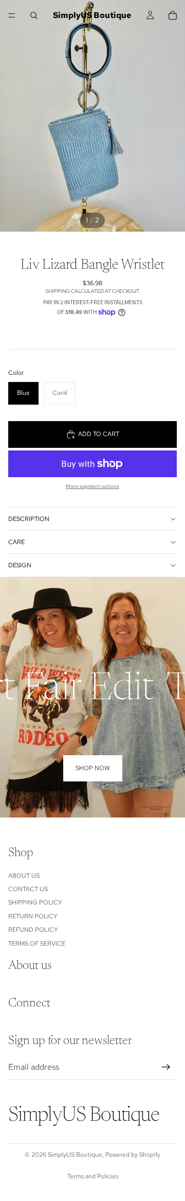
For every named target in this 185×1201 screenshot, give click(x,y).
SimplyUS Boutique (75, 1155)
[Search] (34, 15)
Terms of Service (36, 943)
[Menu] (12, 15)
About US (24, 876)
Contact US (28, 889)
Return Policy (33, 916)
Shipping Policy (35, 903)
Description (28, 519)
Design (19, 565)
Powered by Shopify (132, 1155)
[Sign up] (166, 1067)
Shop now (93, 768)
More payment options (92, 486)
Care (16, 542)
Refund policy (33, 930)
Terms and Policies (92, 1176)
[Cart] (172, 15)
